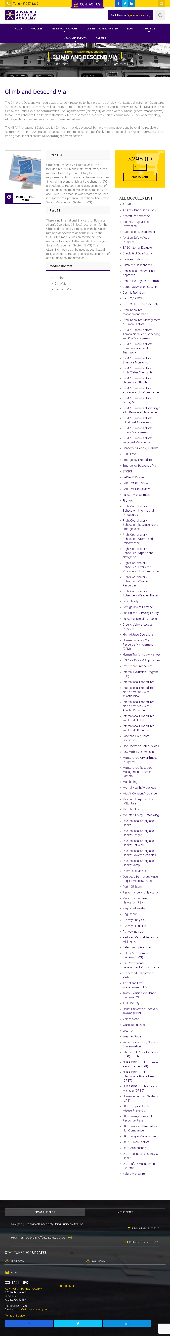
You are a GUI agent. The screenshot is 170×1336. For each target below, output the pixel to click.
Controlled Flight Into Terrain (141, 281)
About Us (149, 28)
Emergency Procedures (138, 459)
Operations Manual (135, 871)
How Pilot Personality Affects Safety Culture (41, 1237)
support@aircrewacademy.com (30, 1309)
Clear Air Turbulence (135, 259)
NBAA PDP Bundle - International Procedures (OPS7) (138, 1076)
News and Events (75, 38)
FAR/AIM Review (133, 477)
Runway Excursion (134, 925)
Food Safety (130, 601)
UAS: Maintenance (134, 1148)
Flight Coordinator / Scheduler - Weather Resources (136, 581)
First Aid (128, 500)
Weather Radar (132, 1036)
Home (18, 28)
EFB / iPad (129, 454)
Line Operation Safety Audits (141, 746)
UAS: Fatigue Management (140, 1136)
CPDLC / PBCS (132, 298)
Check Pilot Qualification (138, 253)
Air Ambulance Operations (139, 210)
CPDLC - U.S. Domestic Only (140, 304)
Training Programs (64, 28)
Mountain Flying (133, 809)
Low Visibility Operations (138, 752)
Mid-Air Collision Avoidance (140, 793)
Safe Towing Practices (137, 947)
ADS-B (127, 204)
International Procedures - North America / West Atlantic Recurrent (139, 706)
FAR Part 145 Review (136, 489)
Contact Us (89, 4)
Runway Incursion (134, 931)
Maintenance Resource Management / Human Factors (137, 772)
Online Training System (102, 28)
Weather (128, 1030)
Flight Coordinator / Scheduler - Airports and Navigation (138, 553)
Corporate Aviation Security (140, 286)
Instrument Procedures (138, 666)
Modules (36, 28)
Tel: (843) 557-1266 (25, 3)
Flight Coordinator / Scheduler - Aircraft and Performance (138, 539)
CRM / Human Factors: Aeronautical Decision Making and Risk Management (141, 334)
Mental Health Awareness (139, 787)
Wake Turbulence (134, 1024)
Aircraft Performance (136, 216)
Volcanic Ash (131, 1019)
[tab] (78, 154)
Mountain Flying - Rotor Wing (141, 815)
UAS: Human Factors (136, 1142)
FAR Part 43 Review (135, 483)
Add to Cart (139, 176)
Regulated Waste (134, 908)
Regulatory (130, 914)
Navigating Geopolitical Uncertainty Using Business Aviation (50, 1224)
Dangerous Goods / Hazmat (140, 448)
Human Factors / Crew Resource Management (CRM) (138, 644)
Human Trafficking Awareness (142, 654)
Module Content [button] (61, 266)
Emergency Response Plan (140, 465)
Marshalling (130, 781)
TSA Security (131, 1003)
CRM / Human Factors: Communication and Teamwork (137, 348)
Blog (130, 28)
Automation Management (139, 231)
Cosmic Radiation (134, 292)
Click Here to (130, 15)
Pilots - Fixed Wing (25, 199)
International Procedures (138, 682)
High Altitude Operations (138, 634)
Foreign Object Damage (138, 607)
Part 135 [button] (56, 155)
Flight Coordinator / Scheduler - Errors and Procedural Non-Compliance (141, 567)
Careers (101, 38)
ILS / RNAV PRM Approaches (141, 660)
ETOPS (127, 471)
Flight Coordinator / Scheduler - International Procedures (138, 510)
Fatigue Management (136, 494)
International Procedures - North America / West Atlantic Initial (139, 692)
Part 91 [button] (55, 210)
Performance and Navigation (141, 892)
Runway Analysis (133, 920)
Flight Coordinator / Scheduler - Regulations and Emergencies (140, 525)
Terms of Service (15, 1315)
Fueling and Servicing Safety (141, 613)
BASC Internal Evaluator (138, 247)
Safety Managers (134, 1173)
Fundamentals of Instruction (140, 618)
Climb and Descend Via (137, 265)
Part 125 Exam (132, 886)
